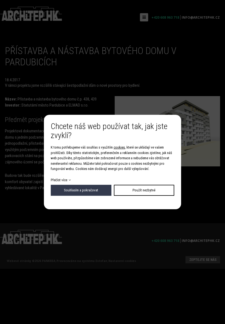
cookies (119, 147)
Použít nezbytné (144, 190)
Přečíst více (59, 180)
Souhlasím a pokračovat (81, 190)
